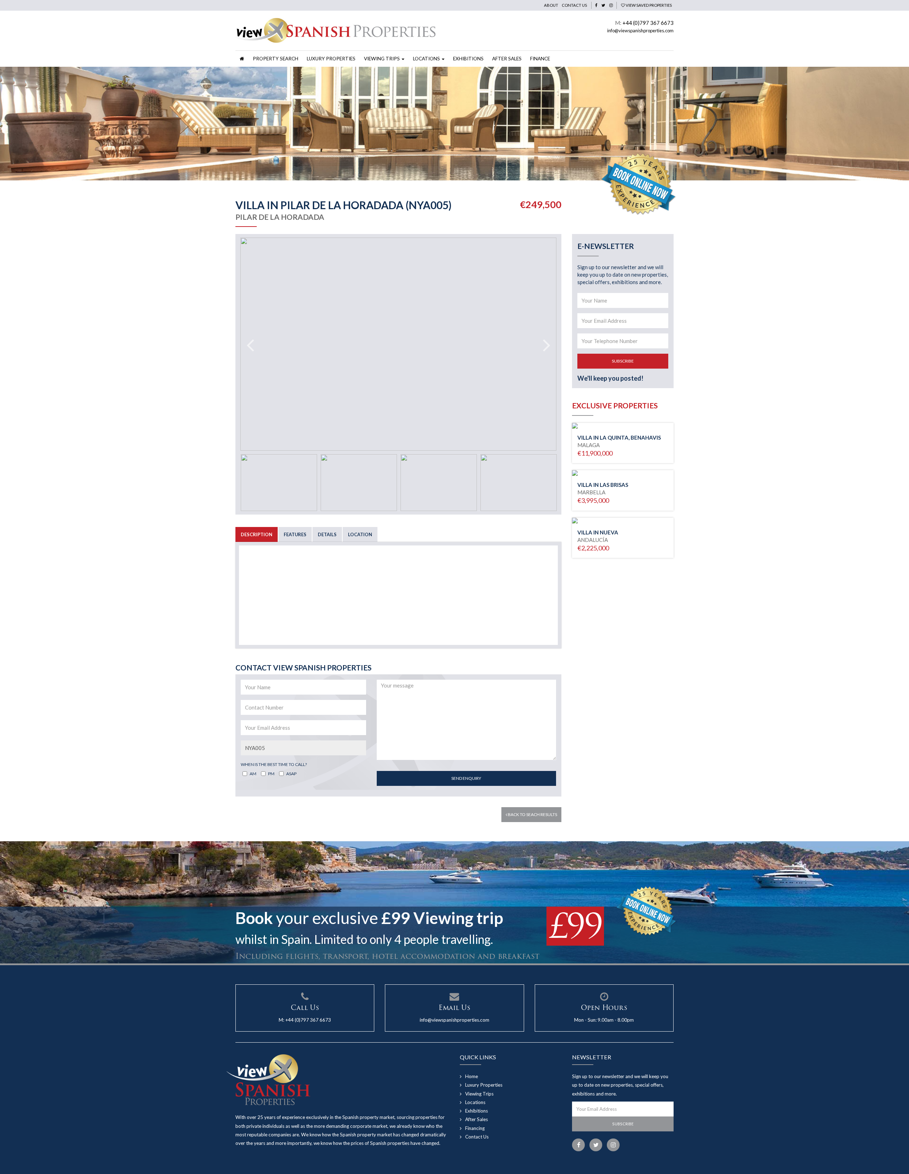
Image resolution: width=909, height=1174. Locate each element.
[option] (454, 123)
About (551, 5)
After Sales (507, 58)
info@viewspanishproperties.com (640, 30)
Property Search (275, 58)
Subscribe (623, 361)
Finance (540, 58)
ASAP (291, 773)
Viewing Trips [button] (382, 58)
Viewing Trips (479, 1094)
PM (271, 773)
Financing (475, 1128)
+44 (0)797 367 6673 (648, 23)
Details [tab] (327, 534)
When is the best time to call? (274, 764)
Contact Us (574, 5)
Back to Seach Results (532, 814)
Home (471, 1076)
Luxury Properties (331, 58)
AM (253, 773)
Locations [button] (427, 58)
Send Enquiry (466, 778)
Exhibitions (468, 58)
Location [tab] (360, 534)
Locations (475, 1102)
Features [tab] (295, 534)
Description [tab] (256, 534)
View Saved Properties (648, 5)
